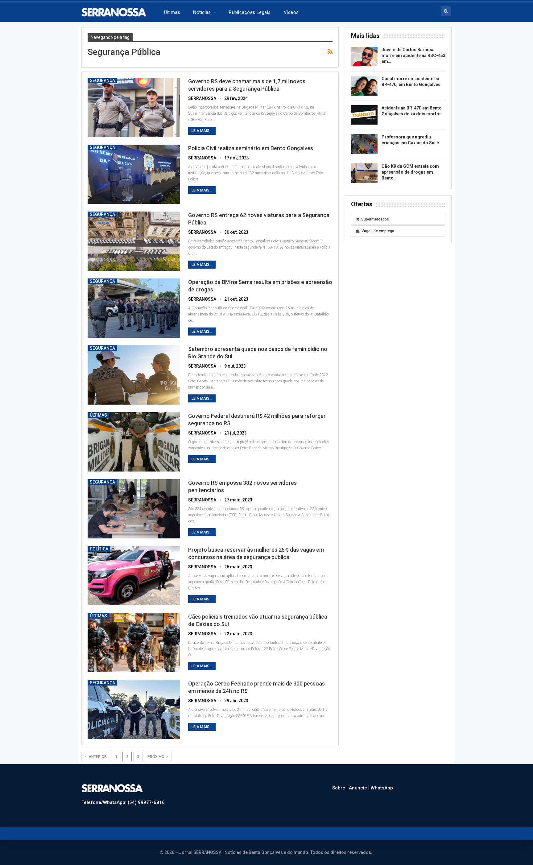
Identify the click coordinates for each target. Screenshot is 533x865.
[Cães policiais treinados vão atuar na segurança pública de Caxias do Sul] (134, 642)
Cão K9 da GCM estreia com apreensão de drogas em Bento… (410, 172)
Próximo (156, 757)
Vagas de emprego (378, 231)
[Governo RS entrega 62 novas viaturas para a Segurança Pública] (134, 241)
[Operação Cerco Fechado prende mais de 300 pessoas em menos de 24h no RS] (134, 709)
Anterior (97, 757)
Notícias (202, 12)
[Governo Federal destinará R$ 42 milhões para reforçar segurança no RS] (134, 442)
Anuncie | (360, 788)
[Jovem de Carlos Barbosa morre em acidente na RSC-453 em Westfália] (364, 57)
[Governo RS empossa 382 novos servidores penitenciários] (134, 508)
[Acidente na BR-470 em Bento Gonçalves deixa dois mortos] (364, 115)
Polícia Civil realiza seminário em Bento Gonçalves (250, 148)
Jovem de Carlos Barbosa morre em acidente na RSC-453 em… (413, 55)
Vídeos (291, 12)
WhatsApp (382, 788)
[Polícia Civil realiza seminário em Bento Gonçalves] (134, 174)
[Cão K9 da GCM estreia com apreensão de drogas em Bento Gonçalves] (364, 173)
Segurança (102, 80)
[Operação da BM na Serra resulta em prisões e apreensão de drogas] (134, 308)
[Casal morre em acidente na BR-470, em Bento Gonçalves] (364, 86)
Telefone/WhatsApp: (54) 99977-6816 (123, 802)
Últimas (172, 12)
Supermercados (375, 219)
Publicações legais (250, 12)
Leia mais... (202, 131)
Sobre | (340, 788)
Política (99, 548)
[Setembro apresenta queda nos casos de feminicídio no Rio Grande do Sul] (134, 375)
